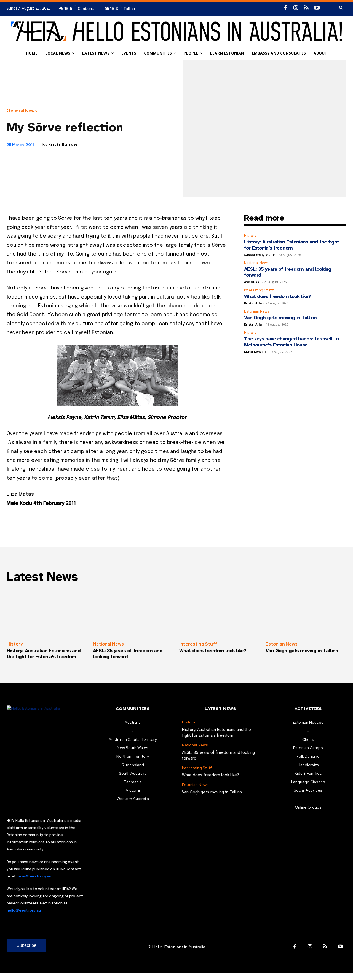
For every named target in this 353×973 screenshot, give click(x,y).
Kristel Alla (253, 303)
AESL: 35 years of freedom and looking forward (287, 272)
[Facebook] (285, 8)
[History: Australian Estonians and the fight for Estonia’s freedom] (47, 613)
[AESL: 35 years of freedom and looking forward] (133, 613)
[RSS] (306, 8)
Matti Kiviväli (255, 351)
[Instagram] (296, 8)
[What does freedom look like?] (219, 613)
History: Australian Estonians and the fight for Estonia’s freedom (291, 245)
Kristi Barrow (62, 144)
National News (256, 263)
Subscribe (26, 945)
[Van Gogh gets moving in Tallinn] (306, 613)
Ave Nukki (252, 282)
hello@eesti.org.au (24, 910)
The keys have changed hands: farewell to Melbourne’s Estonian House (291, 342)
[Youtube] (317, 8)
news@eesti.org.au (34, 876)
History (250, 235)
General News (22, 111)
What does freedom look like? (277, 296)
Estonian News (256, 311)
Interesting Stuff (259, 290)
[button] (341, 8)
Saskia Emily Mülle (259, 255)
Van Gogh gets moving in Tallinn (280, 318)
